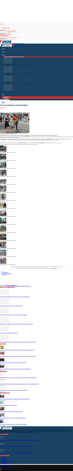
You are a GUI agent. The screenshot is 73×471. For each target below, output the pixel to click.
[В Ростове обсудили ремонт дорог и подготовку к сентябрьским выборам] (2, 388)
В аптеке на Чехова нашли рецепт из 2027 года (8, 405)
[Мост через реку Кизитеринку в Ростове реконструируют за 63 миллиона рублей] (4, 295)
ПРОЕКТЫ (3, 94)
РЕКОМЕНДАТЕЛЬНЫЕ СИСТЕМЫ (7, 466)
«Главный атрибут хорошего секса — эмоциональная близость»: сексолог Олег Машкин (16, 452)
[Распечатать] (10, 110)
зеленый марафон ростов (6, 273)
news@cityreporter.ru (8, 433)
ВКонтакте (50, 266)
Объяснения (18, 56)
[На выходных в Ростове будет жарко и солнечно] (4, 331)
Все (4, 56)
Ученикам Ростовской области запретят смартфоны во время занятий (13, 362)
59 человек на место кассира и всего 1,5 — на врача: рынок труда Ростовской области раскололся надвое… (19, 83)
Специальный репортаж (6, 96)
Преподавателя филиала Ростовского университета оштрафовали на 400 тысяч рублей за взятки (18, 342)
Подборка (22, 56)
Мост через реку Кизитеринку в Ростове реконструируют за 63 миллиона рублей (14, 296)
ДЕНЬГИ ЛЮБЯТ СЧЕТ (6, 98)
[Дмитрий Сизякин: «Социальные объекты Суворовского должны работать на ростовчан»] (4, 322)
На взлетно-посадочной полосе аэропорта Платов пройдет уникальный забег (18, 286)
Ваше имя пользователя (11, 31)
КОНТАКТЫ (3, 465)
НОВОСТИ (3, 102)
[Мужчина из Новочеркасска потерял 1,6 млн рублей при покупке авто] (2, 416)
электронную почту (54, 268)
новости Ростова (4, 274)
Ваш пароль (10, 32)
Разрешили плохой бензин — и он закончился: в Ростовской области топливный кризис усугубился (18, 356)
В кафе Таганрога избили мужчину (11, 285)
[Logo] (6, 46)
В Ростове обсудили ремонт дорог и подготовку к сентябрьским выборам (13, 390)
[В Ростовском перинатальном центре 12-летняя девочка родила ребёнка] (4, 313)
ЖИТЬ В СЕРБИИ (5, 97)
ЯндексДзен (57, 266)
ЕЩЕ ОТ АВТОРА (11, 287)
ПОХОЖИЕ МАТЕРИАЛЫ (4, 287)
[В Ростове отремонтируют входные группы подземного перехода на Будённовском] (2, 367)
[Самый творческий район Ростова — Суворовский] (8, 90)
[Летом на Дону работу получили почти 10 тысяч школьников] (4, 304)
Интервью (10, 56)
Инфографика (14, 56)
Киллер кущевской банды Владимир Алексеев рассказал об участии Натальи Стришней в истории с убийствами (20, 440)
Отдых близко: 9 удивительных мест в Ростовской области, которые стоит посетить (15, 446)
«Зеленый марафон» (5, 272)
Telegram (61, 266)
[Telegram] (4, 110)
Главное (3, 101)
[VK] (1, 110)
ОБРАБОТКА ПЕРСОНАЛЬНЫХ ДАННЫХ (8, 467)
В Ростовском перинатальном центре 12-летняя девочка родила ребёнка (13, 314)
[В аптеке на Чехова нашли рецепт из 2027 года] (2, 403)
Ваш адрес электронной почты (13, 37)
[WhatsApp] (7, 110)
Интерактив (6, 56)
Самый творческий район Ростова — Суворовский (10, 92)
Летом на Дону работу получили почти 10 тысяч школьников (11, 305)
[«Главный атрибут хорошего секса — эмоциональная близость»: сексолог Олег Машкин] (2, 451)
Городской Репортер (3, 107)
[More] (13, 110)
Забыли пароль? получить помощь (5, 34)
